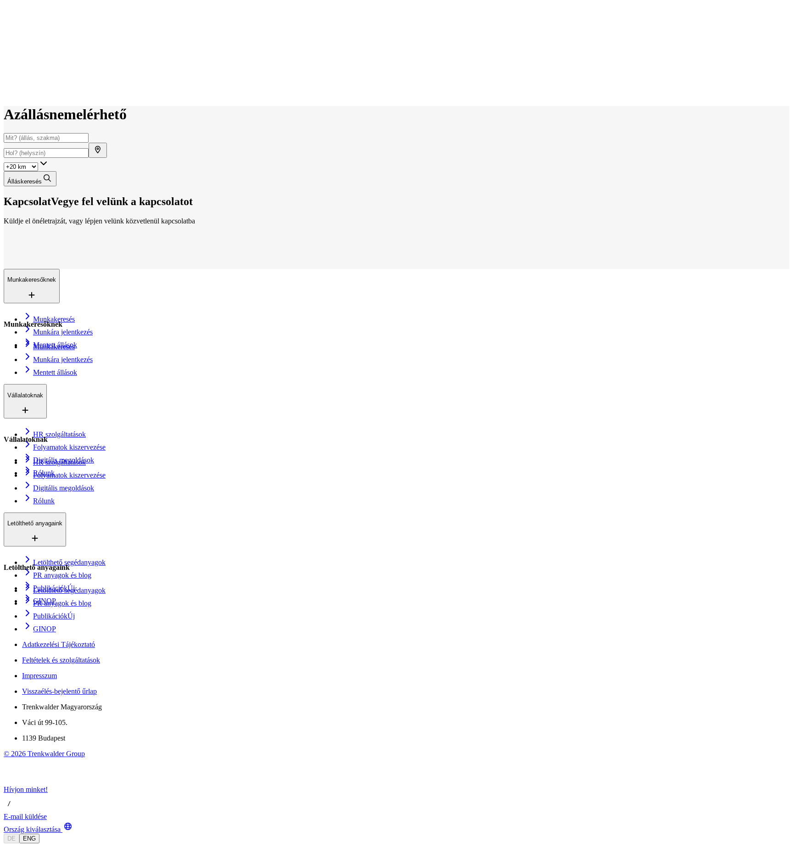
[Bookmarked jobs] (9, 80)
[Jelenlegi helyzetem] (98, 150)
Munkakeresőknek (50, 40)
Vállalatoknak (43, 50)
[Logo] (38, 16)
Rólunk (35, 59)
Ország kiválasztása (32, 829)
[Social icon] (13, 781)
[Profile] (11, 90)
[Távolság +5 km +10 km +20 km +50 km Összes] (26, 166)
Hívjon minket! (26, 789)
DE (11, 838)
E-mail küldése (25, 816)
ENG (29, 838)
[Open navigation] (7, 26)
